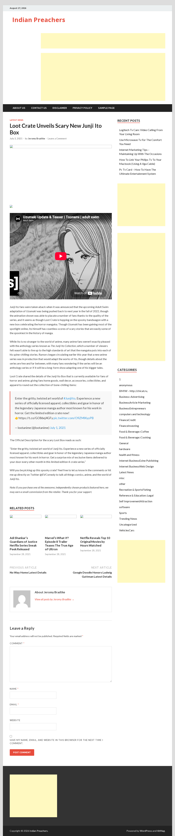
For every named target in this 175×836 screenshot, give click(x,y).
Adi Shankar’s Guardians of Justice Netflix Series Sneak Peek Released (23, 543)
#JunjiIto (69, 398)
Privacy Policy (82, 108)
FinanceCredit (127, 420)
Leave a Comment (57, 138)
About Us (19, 108)
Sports (123, 512)
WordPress (146, 830)
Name (14, 688)
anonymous (125, 385)
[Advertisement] (103, 41)
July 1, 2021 (57, 428)
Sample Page (106, 108)
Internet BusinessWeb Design (136, 466)
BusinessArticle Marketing (135, 402)
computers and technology (134, 414)
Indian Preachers (38, 20)
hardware (124, 449)
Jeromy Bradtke (36, 138)
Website (15, 720)
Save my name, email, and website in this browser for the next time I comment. (56, 742)
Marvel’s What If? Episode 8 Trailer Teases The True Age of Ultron (59, 543)
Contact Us (39, 108)
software (124, 507)
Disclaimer (59, 108)
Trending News (128, 518)
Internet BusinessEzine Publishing (138, 460)
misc (122, 478)
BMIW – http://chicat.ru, (133, 390)
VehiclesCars (126, 530)
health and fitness (129, 454)
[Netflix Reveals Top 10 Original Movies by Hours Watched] (96, 517)
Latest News (16, 120)
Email (14, 704)
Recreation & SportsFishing (135, 489)
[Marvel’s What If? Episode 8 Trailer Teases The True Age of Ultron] (61, 517)
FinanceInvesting (129, 425)
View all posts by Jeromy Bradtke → (54, 599)
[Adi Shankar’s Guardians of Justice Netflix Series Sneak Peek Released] (25, 517)
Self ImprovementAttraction (135, 501)
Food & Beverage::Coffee (134, 431)
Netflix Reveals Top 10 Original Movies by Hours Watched (95, 541)
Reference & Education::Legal (136, 495)
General (123, 443)
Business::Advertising (131, 396)
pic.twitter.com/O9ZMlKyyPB (73, 418)
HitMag (161, 830)
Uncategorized (128, 524)
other (122, 483)
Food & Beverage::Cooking (135, 437)
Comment (17, 643)
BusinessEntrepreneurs (132, 408)
